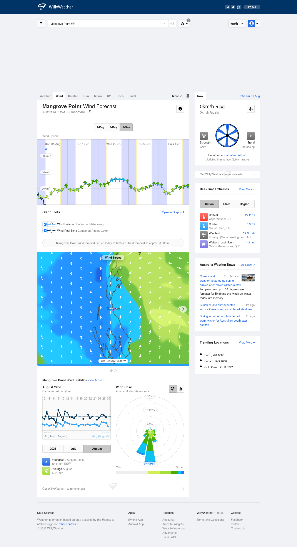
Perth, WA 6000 (214, 355)
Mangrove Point (90, 111)
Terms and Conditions (210, 519)
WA (62, 111)
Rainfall (73, 96)
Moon (98, 96)
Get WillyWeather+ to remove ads (221, 174)
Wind (59, 96)
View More (95, 380)
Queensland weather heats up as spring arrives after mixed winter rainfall (225, 287)
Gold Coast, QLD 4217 (218, 367)
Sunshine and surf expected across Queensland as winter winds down (227, 307)
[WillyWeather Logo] (57, 7)
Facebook (237, 519)
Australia (49, 111)
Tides (119, 96)
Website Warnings (173, 528)
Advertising (169, 532)
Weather (45, 96)
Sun (86, 96)
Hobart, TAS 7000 (215, 361)
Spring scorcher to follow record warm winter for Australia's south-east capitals (227, 320)
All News (246, 265)
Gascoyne (77, 111)
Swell (132, 96)
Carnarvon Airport (235, 155)
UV (109, 96)
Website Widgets (173, 524)
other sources (67, 524)
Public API (169, 537)
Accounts (168, 519)
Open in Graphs (172, 212)
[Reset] (164, 23)
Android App (136, 524)
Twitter (235, 524)
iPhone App (135, 519)
